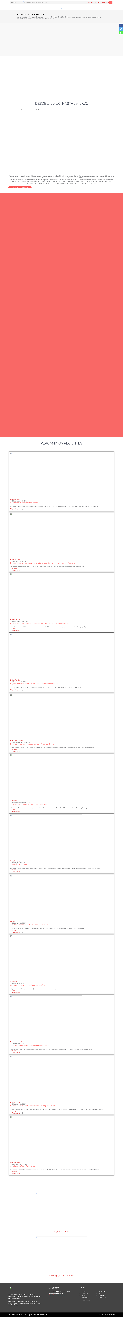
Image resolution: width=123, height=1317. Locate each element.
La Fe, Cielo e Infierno (61, 1231)
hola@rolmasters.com (57, 1295)
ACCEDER (97, 2)
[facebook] (18, 2)
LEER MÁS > (13, 508)
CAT (89, 2)
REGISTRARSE (105, 2)
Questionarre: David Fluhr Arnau (22, 1166)
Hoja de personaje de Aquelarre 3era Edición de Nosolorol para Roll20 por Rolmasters (43, 563)
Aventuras (13, 801)
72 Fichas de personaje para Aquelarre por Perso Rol (30, 1045)
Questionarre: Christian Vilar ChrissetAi (25, 503)
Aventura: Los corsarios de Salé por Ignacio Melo (29, 925)
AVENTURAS (85, 1298)
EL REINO (84, 1291)
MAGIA (83, 1295)
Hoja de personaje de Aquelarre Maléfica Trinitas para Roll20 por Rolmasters (39, 623)
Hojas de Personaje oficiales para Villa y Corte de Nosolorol (33, 744)
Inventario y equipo (16, 740)
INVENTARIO (102, 1295)
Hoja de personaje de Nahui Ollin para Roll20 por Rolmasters (33, 1106)
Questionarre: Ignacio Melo (20, 864)
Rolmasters (16, 510)
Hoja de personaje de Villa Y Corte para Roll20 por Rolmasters (34, 684)
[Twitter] (121, 29)
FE (99, 1293)
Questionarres (15, 499)
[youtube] (21, 2)
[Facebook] (121, 25)
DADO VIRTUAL (86, 1300)
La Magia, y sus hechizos (61, 1275)
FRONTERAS (102, 1291)
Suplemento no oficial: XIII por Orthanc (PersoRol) (29, 804)
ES (92, 2)
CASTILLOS (85, 1293)
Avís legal (43, 1315)
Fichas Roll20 (15, 559)
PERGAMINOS (102, 1298)
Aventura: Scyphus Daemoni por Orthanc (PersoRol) (30, 985)
